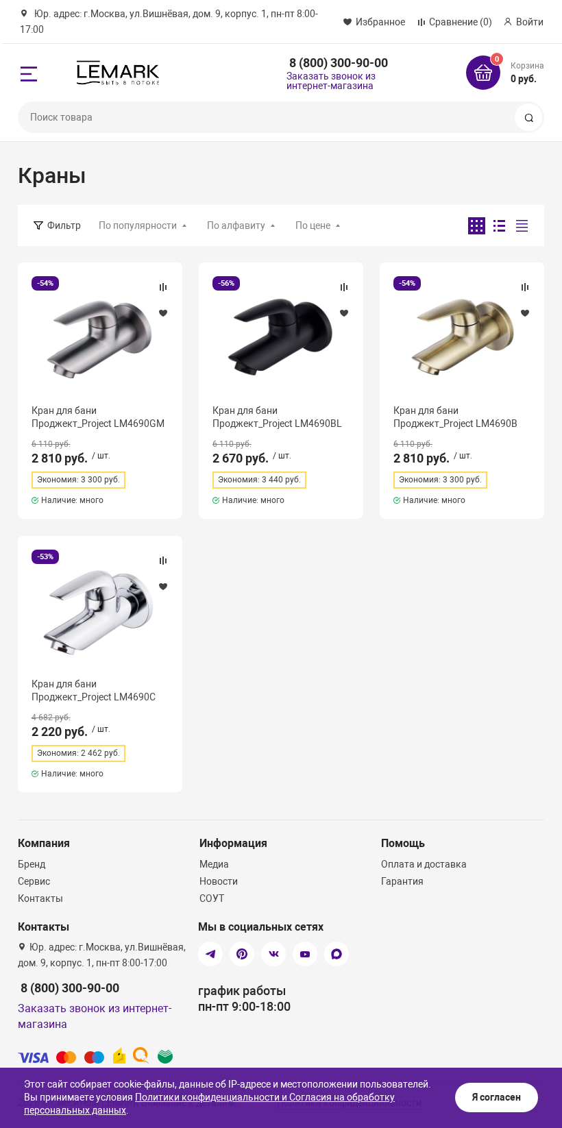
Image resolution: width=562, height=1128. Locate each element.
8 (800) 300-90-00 (338, 63)
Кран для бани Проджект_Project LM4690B (455, 416)
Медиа (214, 864)
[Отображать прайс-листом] (521, 225)
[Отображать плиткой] (476, 225)
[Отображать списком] (499, 225)
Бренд (31, 864)
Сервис (34, 881)
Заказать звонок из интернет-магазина (331, 81)
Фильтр (64, 225)
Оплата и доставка (424, 864)
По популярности (138, 225)
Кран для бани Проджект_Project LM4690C (94, 690)
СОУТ (211, 898)
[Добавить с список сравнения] (163, 287)
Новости (218, 881)
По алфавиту (236, 225)
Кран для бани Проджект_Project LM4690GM (98, 416)
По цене (312, 225)
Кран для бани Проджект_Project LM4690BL (277, 416)
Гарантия (402, 881)
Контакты (40, 898)
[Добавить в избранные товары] (163, 312)
